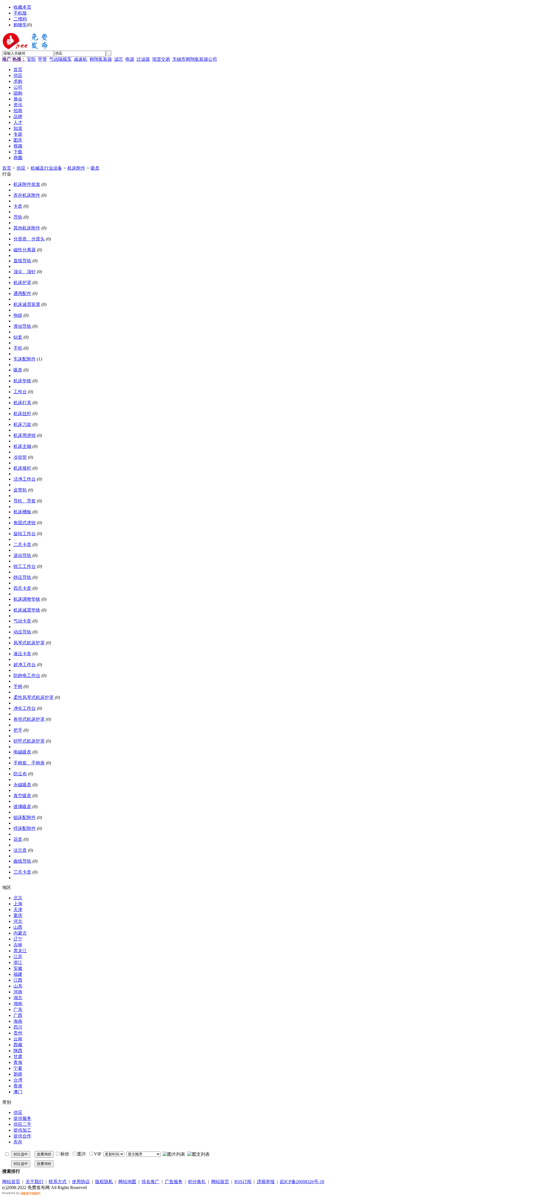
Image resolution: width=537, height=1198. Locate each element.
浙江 (17, 962)
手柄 (17, 686)
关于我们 (34, 1181)
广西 (17, 1015)
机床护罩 (22, 282)
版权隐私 (104, 1181)
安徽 (17, 968)
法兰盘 (20, 850)
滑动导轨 (22, 326)
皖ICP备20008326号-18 (302, 1181)
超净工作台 (24, 664)
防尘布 (20, 773)
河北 (17, 921)
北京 (17, 897)
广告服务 (174, 1181)
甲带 (42, 59)
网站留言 (220, 1181)
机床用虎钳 (24, 435)
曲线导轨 (22, 861)
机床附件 (76, 168)
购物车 (20, 24)
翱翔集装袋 (101, 59)
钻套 (17, 337)
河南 (17, 991)
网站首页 (11, 1181)
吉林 (17, 944)
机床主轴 (22, 446)
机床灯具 (22, 402)
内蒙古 (20, 933)
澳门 (17, 1091)
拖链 (17, 315)
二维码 (20, 19)
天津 (17, 909)
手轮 (17, 348)
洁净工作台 (24, 479)
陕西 (17, 1050)
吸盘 (95, 168)
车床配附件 (24, 359)
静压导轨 (22, 577)
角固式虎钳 (24, 522)
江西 (17, 980)
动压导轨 (22, 632)
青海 (17, 1062)
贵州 (17, 1033)
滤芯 (118, 59)
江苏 (17, 956)
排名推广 (150, 1181)
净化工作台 (24, 708)
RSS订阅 (242, 1181)
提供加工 (22, 1130)
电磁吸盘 (22, 752)
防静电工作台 (26, 675)
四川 (17, 1027)
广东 (17, 1009)
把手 (17, 730)
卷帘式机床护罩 (29, 719)
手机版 (20, 13)
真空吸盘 (22, 795)
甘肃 (17, 1056)
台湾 (17, 1080)
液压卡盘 (22, 653)
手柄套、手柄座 (29, 763)
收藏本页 (22, 7)
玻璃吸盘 (22, 806)
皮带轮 (20, 490)
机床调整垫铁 (26, 599)
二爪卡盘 (22, 544)
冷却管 (20, 457)
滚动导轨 (22, 555)
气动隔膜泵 (60, 59)
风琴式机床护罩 (29, 642)
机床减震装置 (26, 304)
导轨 (17, 217)
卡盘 (17, 206)
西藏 (17, 1044)
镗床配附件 (24, 828)
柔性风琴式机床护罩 (33, 697)
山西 (17, 927)
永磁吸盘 (22, 784)
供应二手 (22, 1124)
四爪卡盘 (22, 588)
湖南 (17, 1003)
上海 (17, 903)
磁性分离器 (24, 249)
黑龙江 (20, 950)
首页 (6, 168)
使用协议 (81, 1181)
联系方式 (58, 1181)
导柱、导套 (24, 501)
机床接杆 (22, 468)
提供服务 (22, 1118)
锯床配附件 (24, 817)
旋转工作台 (24, 533)
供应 (21, 168)
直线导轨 (22, 260)
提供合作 (22, 1136)
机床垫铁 (22, 380)
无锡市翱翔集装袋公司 (194, 59)
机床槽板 (22, 511)
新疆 (17, 1074)
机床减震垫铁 (26, 610)
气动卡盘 (22, 621)
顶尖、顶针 (24, 271)
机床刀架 (22, 424)
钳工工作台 (24, 566)
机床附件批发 (26, 184)
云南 (17, 1038)
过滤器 (143, 59)
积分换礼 (197, 1181)
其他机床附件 (26, 228)
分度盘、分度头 (29, 239)
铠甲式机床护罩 (29, 741)
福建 (17, 974)
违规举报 (266, 1181)
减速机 (80, 59)
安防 (31, 59)
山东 (17, 986)
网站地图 (127, 1181)
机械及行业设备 (46, 168)
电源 (129, 59)
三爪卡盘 (22, 872)
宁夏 (17, 1068)
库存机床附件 (26, 195)
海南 (17, 1021)
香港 (17, 1086)
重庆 (17, 915)
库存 (17, 1141)
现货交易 (161, 59)
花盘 (17, 839)
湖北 (17, 997)
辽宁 (17, 939)
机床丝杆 (22, 413)
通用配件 (22, 293)
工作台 (20, 391)
